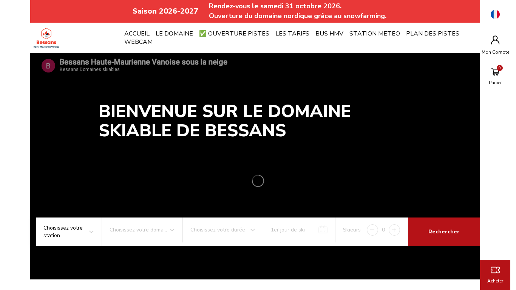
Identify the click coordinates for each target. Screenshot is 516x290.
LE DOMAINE (174, 33)
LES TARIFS (292, 33)
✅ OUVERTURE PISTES (234, 33)
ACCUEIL (137, 33)
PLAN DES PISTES (432, 33)
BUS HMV (329, 33)
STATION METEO (374, 33)
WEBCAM (138, 42)
